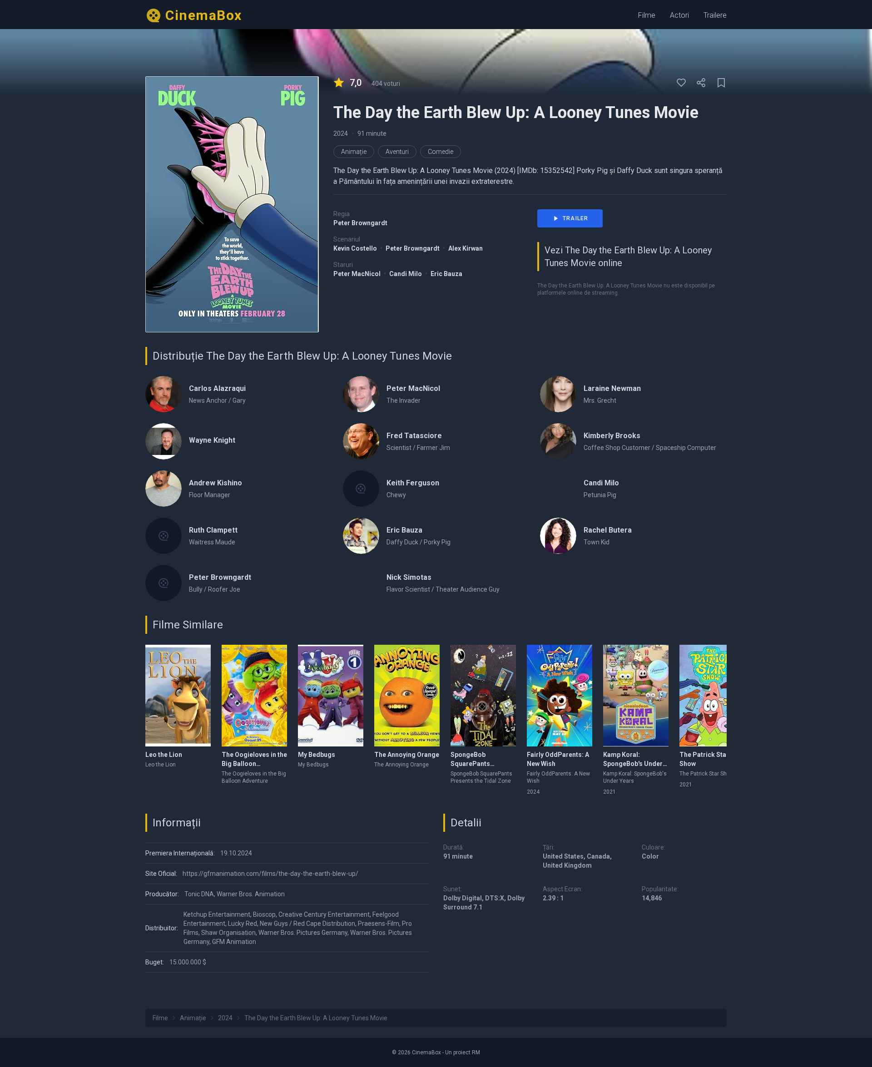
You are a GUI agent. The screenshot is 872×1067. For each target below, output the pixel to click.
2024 (340, 133)
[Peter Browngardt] (163, 583)
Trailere (715, 15)
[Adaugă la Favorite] (681, 82)
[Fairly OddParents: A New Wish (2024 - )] (559, 695)
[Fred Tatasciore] (361, 441)
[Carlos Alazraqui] (163, 394)
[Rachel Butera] (558, 536)
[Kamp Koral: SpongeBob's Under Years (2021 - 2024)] (636, 695)
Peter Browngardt (360, 223)
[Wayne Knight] (163, 441)
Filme (646, 15)
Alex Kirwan (465, 248)
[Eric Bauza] (361, 536)
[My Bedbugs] (330, 695)
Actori (679, 15)
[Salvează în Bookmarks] (721, 82)
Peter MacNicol (357, 273)
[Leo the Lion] (178, 695)
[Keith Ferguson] (361, 488)
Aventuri (397, 151)
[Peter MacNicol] (361, 394)
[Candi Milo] (558, 488)
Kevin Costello (355, 248)
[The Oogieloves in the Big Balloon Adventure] (254, 695)
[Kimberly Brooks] (558, 441)
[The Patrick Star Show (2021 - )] (712, 695)
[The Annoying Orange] (407, 695)
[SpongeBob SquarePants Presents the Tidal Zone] (483, 695)
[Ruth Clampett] (163, 536)
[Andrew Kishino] (163, 488)
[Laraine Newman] (558, 394)
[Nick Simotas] (361, 583)
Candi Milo (406, 273)
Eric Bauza (446, 273)
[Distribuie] (701, 82)
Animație (354, 151)
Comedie (440, 151)
